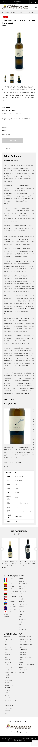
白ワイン (21, 588)
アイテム (7, 119)
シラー (6, 657)
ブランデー (21, 606)
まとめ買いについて (25, 652)
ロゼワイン (21, 594)
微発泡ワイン (22, 586)
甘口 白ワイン (7, 118)
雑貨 (20, 624)
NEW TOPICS (22, 629)
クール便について (24, 649)
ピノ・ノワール (8, 639)
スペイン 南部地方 (23, 118)
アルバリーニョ (8, 708)
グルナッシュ (8, 659)
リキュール (21, 611)
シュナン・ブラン (9, 685)
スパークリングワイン (24, 583)
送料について (23, 647)
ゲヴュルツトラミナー (10, 695)
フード (20, 622)
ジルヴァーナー (8, 692)
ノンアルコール (22, 619)
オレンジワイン (23, 591)
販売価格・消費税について (26, 639)
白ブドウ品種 (7, 675)
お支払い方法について (25, 642)
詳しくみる (9, 148)
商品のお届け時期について (26, 644)
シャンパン (21, 581)
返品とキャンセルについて (26, 657)
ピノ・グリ (7, 698)
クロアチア (6, 616)
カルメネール (8, 652)
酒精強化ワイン (22, 599)
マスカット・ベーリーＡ (11, 672)
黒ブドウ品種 (7, 636)
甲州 (6, 713)
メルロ (6, 644)
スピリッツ (21, 609)
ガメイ (6, 642)
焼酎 (20, 616)
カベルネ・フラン (9, 649)
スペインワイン (14, 118)
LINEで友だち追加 (23, 670)
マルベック (7, 654)
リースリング (8, 690)
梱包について (23, 654)
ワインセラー (22, 627)
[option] (10, 553)
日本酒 (20, 614)
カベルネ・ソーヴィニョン (11, 647)
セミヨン (7, 682)
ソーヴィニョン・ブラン (11, 680)
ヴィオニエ (7, 687)
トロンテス (7, 710)
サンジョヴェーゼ (9, 664)
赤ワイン (21, 596)
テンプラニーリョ (9, 670)
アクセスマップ (22, 662)
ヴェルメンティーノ (9, 705)
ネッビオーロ (8, 662)
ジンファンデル (8, 667)
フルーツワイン (23, 604)
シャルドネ (7, 677)
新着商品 (21, 578)
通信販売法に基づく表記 (25, 636)
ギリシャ (6, 614)
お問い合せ (21, 672)
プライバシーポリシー (25, 659)
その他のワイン (22, 601)
